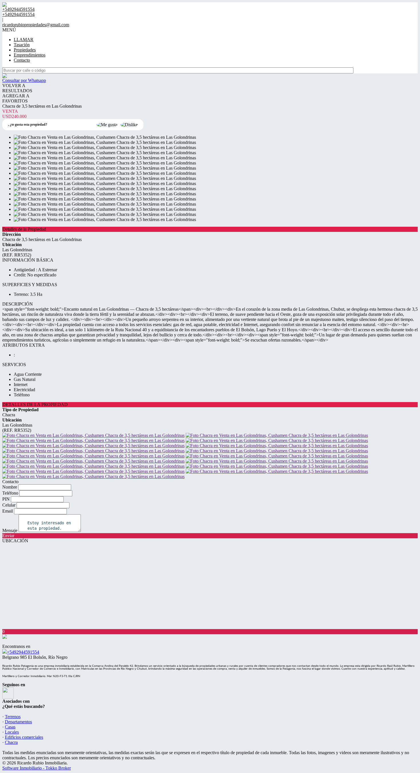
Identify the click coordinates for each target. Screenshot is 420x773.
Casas (10, 726)
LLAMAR (23, 39)
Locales (12, 732)
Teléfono (10, 493)
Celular (8, 505)
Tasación (22, 44)
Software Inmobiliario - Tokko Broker (36, 768)
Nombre (9, 487)
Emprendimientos (29, 55)
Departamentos (18, 721)
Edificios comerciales (24, 737)
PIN (6, 499)
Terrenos (13, 716)
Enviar (8, 535)
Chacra (11, 742)
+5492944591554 (23, 652)
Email (7, 511)
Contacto (22, 60)
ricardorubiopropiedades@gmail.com (35, 24)
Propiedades (25, 49)
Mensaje (9, 530)
